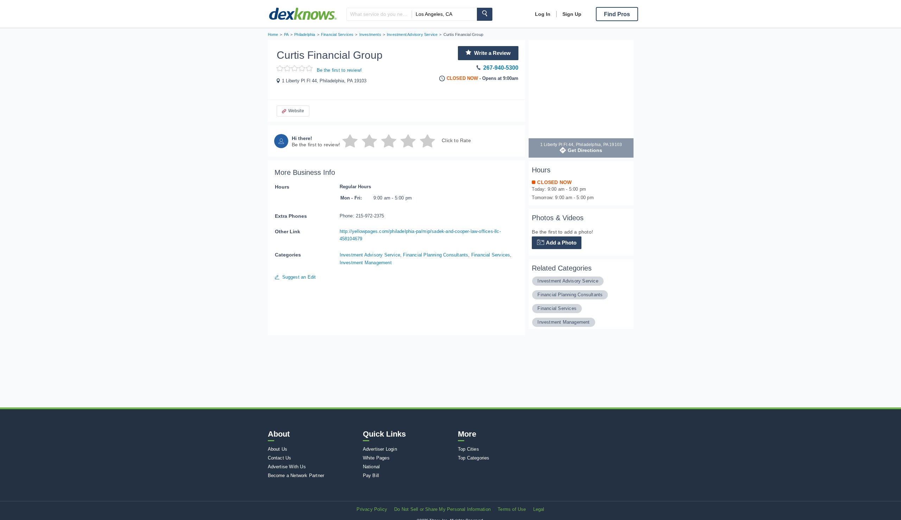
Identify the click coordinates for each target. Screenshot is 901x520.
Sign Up (571, 14)
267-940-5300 (500, 68)
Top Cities (468, 449)
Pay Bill (371, 475)
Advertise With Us (287, 466)
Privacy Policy (372, 509)
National (371, 466)
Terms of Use (512, 509)
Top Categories (474, 458)
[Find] (484, 14)
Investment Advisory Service (370, 255)
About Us (278, 449)
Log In (542, 14)
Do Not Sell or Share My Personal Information (442, 509)
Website (296, 110)
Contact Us (279, 458)
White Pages (376, 458)
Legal (538, 509)
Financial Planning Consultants (435, 255)
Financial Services (490, 255)
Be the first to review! (339, 70)
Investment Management (366, 262)
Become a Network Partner (296, 475)
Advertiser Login (380, 449)
